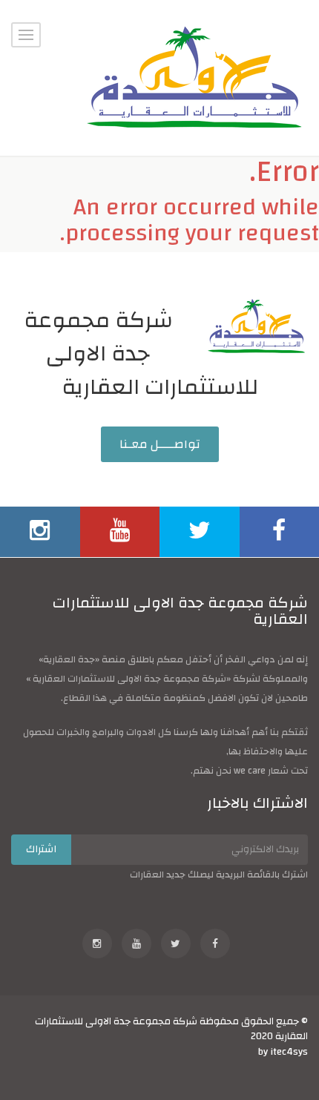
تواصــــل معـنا (159, 444)
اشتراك (41, 849)
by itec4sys (282, 1051)
